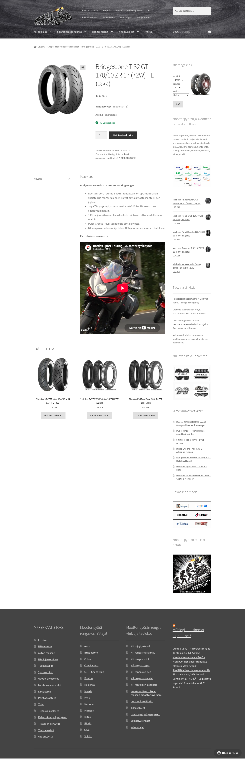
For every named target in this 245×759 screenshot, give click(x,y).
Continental (91, 665)
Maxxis (88, 691)
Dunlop (88, 678)
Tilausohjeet (126, 17)
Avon (87, 646)
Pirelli (87, 723)
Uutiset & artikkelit (142, 701)
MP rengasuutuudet (142, 678)
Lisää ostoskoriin (123, 135)
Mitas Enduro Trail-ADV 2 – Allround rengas (190, 450)
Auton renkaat (46, 653)
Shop (50, 46)
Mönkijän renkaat (48, 659)
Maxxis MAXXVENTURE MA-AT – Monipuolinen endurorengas (192, 423)
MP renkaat (40, 31)
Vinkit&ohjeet (126, 31)
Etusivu (85, 10)
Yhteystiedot (143, 17)
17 (118, 157)
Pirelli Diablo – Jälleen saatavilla (191, 670)
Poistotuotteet (89, 17)
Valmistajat (137, 727)
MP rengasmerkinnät (143, 652)
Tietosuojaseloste (48, 711)
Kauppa (106, 10)
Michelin (89, 710)
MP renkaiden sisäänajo (144, 684)
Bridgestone (91, 652)
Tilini (96, 10)
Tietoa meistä (108, 17)
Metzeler (89, 704)
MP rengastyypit (140, 665)
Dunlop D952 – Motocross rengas (191, 648)
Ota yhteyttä (45, 736)
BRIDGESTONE (128, 157)
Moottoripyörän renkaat (67, 46)
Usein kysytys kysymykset (145, 714)
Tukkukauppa (45, 665)
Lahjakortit (44, 691)
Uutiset (118, 10)
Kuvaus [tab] (38, 178)
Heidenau (89, 684)
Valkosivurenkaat (140, 720)
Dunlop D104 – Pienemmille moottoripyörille (190, 432)
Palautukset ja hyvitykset (52, 717)
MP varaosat (45, 646)
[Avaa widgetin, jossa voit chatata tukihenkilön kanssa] (228, 753)
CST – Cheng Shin (94, 672)
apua (180, 327)
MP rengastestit (140, 659)
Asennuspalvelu (134, 10)
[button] (83, 67)
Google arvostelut (48, 678)
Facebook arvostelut (50, 685)
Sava (87, 730)
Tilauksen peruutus (49, 723)
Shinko (88, 736)
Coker (87, 659)
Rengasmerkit (100, 31)
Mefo (87, 697)
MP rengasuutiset (141, 672)
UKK (149, 10)
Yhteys (148, 31)
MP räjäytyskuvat (140, 646)
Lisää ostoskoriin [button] (53, 415)
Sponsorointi (45, 672)
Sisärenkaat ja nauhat (69, 31)
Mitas (87, 717)
